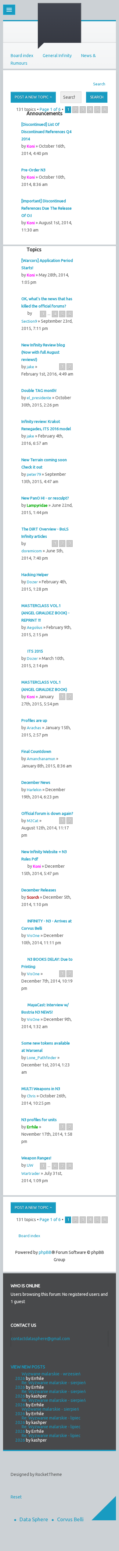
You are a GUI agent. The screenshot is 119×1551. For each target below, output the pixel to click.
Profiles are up (34, 720)
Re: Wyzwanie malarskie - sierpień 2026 (50, 1385)
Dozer (32, 582)
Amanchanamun (41, 759)
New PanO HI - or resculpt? (45, 498)
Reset (16, 1496)
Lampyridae (37, 505)
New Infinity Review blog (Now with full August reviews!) (43, 352)
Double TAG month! (38, 390)
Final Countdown (36, 751)
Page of (50, 109)
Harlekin (34, 790)
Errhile (32, 1127)
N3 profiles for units (39, 1119)
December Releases (38, 890)
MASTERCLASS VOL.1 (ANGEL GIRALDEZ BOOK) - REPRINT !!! (45, 612)
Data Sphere (34, 1519)
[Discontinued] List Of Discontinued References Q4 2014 (46, 131)
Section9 (29, 321)
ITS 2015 (35, 651)
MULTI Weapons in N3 (40, 1088)
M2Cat (32, 820)
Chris (31, 1096)
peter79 (34, 474)
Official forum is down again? (47, 813)
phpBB (45, 1252)
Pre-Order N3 (33, 170)
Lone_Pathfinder (41, 1057)
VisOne (33, 935)
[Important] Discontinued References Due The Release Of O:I (46, 208)
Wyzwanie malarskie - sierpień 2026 (47, 1411)
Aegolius (34, 627)
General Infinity (57, 55)
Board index (22, 55)
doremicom (31, 551)
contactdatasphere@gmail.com (40, 1338)
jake (30, 367)
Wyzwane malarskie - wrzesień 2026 (48, 1376)
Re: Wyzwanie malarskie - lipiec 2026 (48, 1420)
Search (99, 84)
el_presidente (39, 398)
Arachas (34, 728)
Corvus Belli (70, 1519)
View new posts (28, 1366)
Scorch (33, 897)
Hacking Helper (35, 574)
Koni (31, 146)
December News (35, 782)
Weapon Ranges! (36, 1158)
